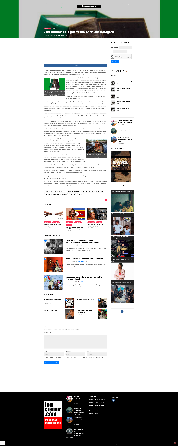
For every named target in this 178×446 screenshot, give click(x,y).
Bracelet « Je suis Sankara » (96, 402)
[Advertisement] (75, 52)
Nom (45, 351)
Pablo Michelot (61, 35)
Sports (68, 4)
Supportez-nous (56, 8)
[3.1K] (53, 271)
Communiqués (47, 8)
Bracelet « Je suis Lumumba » (97, 399)
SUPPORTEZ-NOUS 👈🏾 (119, 71)
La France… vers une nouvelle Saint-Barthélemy (52, 225)
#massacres (56, 194)
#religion (72, 194)
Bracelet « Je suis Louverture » (97, 405)
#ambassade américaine (73, 191)
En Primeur (56, 222)
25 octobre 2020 (47, 227)
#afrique (61, 191)
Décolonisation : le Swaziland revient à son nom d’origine (74, 228)
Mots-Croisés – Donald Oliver (85, 299)
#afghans (53, 191)
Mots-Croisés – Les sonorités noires (52, 300)
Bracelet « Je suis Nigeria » (96, 408)
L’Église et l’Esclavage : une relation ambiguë (95, 225)
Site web (89, 351)
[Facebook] (122, 311)
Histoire (63, 4)
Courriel (68, 351)
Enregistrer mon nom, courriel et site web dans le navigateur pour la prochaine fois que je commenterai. (75, 357)
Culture (57, 4)
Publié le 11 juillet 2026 (71, 245)
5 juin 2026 (46, 303)
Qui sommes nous (119, 444)
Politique (52, 4)
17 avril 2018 (79, 314)
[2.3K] (53, 253)
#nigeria (64, 194)
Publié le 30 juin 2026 (70, 261)
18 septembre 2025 (81, 301)
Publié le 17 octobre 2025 (71, 281)
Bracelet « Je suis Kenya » (96, 411)
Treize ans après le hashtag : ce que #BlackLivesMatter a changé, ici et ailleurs (82, 241)
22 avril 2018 (68, 230)
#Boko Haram (99, 191)
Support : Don (92, 396)
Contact (133, 444)
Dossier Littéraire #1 (126, 444)
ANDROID (65, 8)
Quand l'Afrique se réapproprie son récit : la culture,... (125, 139)
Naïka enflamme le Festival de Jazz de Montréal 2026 (86, 259)
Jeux (72, 4)
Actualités (46, 4)
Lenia (79, 245)
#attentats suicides (88, 191)
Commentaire (48, 332)
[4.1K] (53, 290)
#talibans (80, 194)
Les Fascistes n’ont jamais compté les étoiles (79, 410)
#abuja (46, 191)
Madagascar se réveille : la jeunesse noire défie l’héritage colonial (84, 278)
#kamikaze (47, 194)
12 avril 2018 (90, 227)
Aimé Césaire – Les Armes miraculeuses (84, 311)
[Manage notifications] (175, 443)
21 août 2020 (47, 313)
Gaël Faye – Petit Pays (50, 310)
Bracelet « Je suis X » (94, 413)
